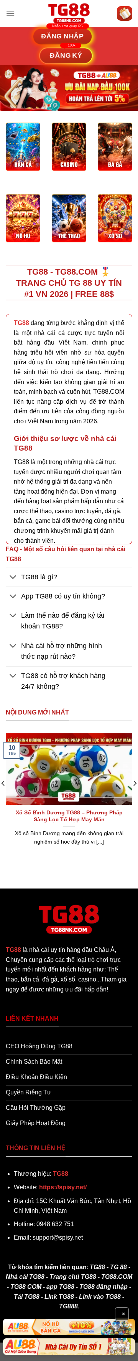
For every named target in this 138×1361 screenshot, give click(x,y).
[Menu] (10, 13)
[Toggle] (13, 577)
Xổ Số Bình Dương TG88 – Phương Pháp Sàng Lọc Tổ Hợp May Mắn (69, 816)
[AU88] (69, 1327)
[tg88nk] (69, 13)
